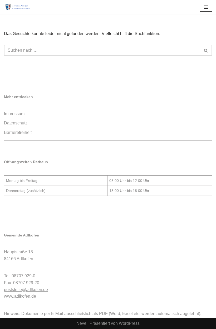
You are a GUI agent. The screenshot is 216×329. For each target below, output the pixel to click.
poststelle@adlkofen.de (26, 289)
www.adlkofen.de (20, 296)
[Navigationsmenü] (206, 7)
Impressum (14, 114)
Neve (81, 323)
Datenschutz (15, 123)
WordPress (129, 323)
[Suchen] (206, 50)
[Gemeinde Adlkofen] (20, 7)
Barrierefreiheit (18, 132)
